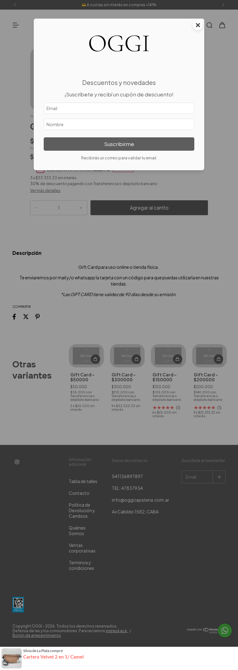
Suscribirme (119, 144)
